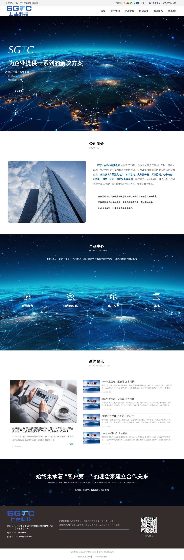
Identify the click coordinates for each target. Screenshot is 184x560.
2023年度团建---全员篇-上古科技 (117, 399)
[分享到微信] (131, 3)
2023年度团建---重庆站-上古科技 (117, 381)
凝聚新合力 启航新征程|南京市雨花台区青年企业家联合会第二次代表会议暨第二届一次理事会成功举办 (42, 430)
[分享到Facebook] (137, 3)
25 (143, 3)
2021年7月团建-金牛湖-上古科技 (117, 416)
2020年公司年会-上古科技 (114, 433)
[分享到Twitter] (134, 3)
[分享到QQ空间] (124, 3)
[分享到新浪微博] (127, 3)
